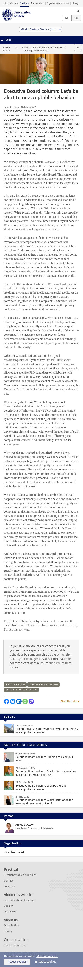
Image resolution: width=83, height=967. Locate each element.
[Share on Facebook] (6, 701)
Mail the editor (70, 701)
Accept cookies (17, 962)
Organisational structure (58, 3)
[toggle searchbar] (78, 11)
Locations (9, 886)
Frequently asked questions (20, 875)
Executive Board (14, 852)
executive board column (43, 684)
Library (75, 3)
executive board (15, 684)
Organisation (11, 925)
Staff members (37, 3)
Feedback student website (19, 900)
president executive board (21, 689)
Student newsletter (15, 945)
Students (24, 3)
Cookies (8, 906)
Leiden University (10, 3)
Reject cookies (47, 962)
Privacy (8, 931)
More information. (47, 956)
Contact (8, 881)
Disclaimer (10, 911)
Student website (6, 49)
